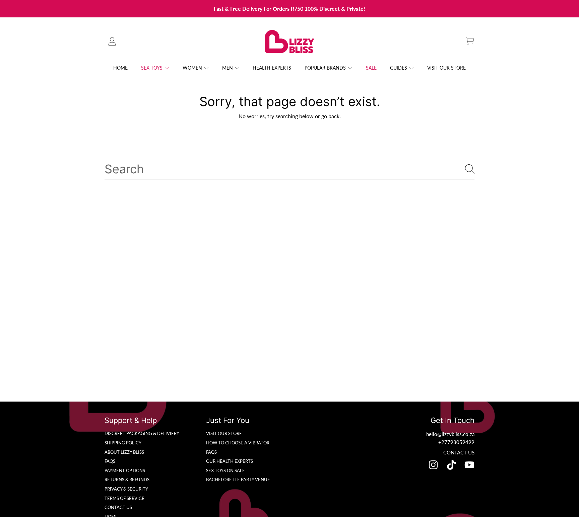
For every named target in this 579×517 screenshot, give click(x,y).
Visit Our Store (224, 433)
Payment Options (125, 470)
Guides (399, 68)
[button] (469, 41)
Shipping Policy (123, 442)
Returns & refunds (127, 479)
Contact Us (118, 507)
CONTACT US (458, 452)
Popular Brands (326, 68)
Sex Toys (152, 68)
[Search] (470, 169)
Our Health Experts (229, 461)
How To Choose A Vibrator (237, 442)
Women (193, 68)
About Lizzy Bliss (124, 452)
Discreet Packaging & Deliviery (142, 433)
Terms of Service (124, 498)
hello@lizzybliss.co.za (450, 434)
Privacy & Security (126, 489)
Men (228, 68)
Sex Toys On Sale (225, 470)
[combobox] (289, 169)
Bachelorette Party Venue (238, 479)
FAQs (110, 461)
